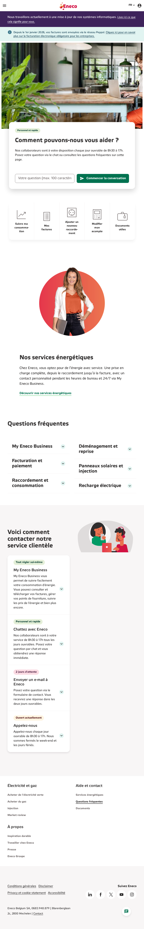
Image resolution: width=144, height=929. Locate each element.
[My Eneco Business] (63, 446)
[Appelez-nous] (61, 735)
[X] (111, 894)
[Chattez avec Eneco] (61, 644)
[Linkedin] (90, 894)
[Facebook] (100, 894)
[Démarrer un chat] (126, 911)
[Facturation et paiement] (63, 463)
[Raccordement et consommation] (63, 483)
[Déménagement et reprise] (130, 449)
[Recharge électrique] (130, 486)
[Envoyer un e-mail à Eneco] (61, 692)
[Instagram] (132, 894)
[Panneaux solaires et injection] (130, 469)
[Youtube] (121, 894)
